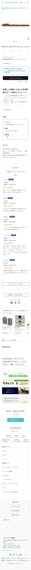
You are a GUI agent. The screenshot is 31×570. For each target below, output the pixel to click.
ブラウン (5, 364)
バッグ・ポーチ (6, 479)
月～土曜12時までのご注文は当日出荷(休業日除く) (14, 71)
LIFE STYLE (26, 440)
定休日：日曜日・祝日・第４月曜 (11, 547)
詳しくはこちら (7, 550)
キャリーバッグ (16, 7)
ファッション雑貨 (7, 471)
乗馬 (12, 364)
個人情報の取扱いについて (24, 560)
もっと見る (6, 109)
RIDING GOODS (8, 7)
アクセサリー (5, 475)
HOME (3, 7)
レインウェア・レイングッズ (10, 467)
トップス (4, 451)
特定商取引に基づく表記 (12, 560)
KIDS (23, 436)
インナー (4, 459)
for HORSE (16, 440)
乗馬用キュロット (7, 446)
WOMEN (8, 436)
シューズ (4, 488)
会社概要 (3, 560)
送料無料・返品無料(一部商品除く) (13, 68)
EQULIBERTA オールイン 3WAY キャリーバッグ (7, 329)
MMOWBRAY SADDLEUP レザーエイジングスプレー (20, 329)
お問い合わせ (15, 515)
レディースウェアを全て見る (10, 492)
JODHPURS (11, 563)
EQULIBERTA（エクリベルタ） (11, 361)
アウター (4, 455)
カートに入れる (16, 78)
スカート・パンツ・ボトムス (10, 483)
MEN (16, 436)
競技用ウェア (5, 463)
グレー (24, 361)
